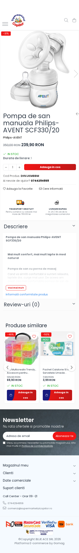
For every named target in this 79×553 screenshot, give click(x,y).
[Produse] (5, 24)
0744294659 (15, 503)
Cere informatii (52, 189)
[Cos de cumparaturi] (74, 20)
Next (76, 74)
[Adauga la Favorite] (34, 336)
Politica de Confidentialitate (37, 446)
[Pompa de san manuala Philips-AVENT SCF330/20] (39, 69)
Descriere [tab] (16, 226)
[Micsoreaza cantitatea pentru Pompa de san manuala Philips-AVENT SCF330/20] (6, 167)
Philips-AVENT (12, 137)
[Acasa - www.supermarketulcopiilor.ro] (18, 20)
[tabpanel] (39, 69)
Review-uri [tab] (22, 304)
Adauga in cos (50, 167)
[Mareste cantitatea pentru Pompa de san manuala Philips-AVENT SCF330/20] (19, 167)
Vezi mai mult (16, 287)
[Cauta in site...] (66, 20)
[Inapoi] (76, 114)
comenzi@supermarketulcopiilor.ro (29, 508)
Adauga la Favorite (19, 189)
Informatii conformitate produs (27, 294)
